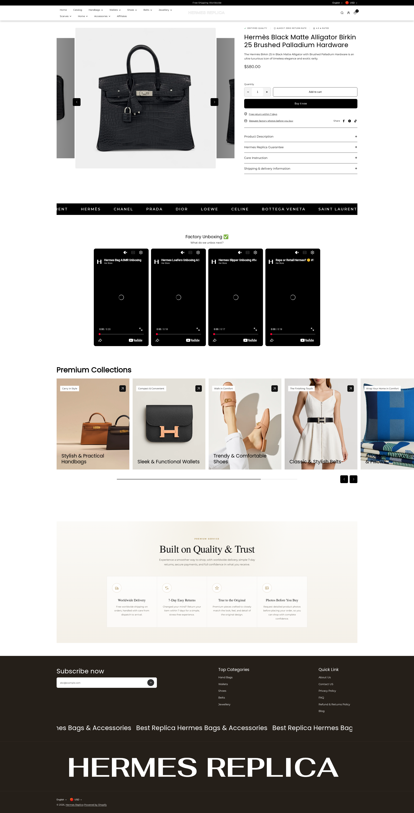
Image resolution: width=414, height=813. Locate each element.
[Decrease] (248, 92)
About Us (325, 677)
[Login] (348, 12)
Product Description (258, 136)
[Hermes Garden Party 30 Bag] (122, 388)
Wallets (113, 9)
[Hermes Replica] (207, 13)
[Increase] (267, 92)
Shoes (130, 9)
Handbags (94, 9)
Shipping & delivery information (267, 168)
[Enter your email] (150, 682)
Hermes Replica (74, 804)
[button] (77, 102)
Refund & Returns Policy (334, 704)
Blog (322, 711)
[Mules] (274, 388)
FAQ (321, 697)
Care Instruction (255, 158)
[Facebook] (344, 121)
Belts (146, 9)
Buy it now (301, 103)
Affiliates (122, 16)
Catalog (77, 9)
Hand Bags (225, 677)
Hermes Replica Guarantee (264, 147)
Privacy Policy (327, 690)
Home (63, 9)
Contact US (326, 684)
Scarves (64, 16)
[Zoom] (210, 32)
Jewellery (164, 9)
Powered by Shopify (95, 804)
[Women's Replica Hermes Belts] (350, 388)
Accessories (101, 16)
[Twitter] (350, 121)
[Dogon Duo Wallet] (198, 388)
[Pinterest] (355, 121)
